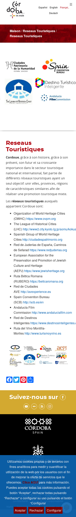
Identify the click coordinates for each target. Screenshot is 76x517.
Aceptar (20, 510)
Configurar (54, 510)
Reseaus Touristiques (39, 31)
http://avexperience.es (36, 291)
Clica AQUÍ (30, 482)
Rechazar (36, 510)
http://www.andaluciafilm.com (52, 312)
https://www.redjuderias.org (48, 250)
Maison (15, 31)
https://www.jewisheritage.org (44, 271)
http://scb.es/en (33, 302)
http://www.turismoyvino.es (43, 333)
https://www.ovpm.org (41, 218)
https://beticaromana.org (46, 281)
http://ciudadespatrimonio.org (42, 239)
